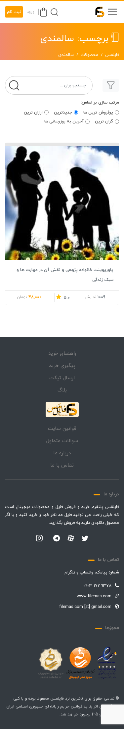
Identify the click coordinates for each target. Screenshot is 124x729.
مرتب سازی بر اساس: (100, 103)
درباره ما (62, 453)
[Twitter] (85, 538)
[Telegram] (56, 538)
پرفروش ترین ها (98, 112)
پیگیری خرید (62, 365)
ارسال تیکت (62, 378)
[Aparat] (70, 538)
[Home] (62, 410)
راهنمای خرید (62, 353)
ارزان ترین (33, 112)
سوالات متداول (62, 440)
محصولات (89, 55)
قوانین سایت (62, 428)
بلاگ (62, 390)
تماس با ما (62, 465)
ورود (30, 12)
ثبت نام (14, 12)
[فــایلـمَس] (97, 12)
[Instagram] (39, 538)
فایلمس (112, 55)
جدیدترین (63, 112)
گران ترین (104, 121)
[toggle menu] (112, 12)
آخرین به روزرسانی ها (64, 121)
